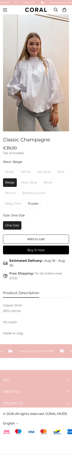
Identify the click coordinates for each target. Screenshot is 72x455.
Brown (10, 193)
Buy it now (36, 250)
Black (48, 182)
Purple (33, 203)
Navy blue (29, 182)
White (26, 172)
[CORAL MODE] (36, 9)
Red (60, 172)
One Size (12, 225)
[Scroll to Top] (65, 434)
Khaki (9, 172)
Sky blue (44, 172)
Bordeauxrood (33, 193)
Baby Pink (13, 203)
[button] (64, 9)
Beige (10, 182)
